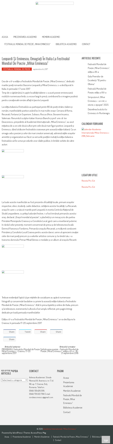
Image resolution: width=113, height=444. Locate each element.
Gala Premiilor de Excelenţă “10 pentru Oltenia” (97, 80)
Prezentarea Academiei (25, 36)
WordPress (18, 432)
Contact (86, 44)
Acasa (5, 36)
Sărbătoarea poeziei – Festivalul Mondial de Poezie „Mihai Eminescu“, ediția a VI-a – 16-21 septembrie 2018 (59, 350)
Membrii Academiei (51, 36)
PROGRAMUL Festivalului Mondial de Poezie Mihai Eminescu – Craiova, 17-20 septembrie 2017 (21, 350)
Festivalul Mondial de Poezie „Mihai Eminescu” (27, 44)
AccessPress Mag (38, 432)
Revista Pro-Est (88, 180)
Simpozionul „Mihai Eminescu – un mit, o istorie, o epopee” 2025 (98, 101)
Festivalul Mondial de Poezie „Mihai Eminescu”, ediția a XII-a (99, 68)
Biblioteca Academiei (66, 44)
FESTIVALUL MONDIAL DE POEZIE (16, 69)
